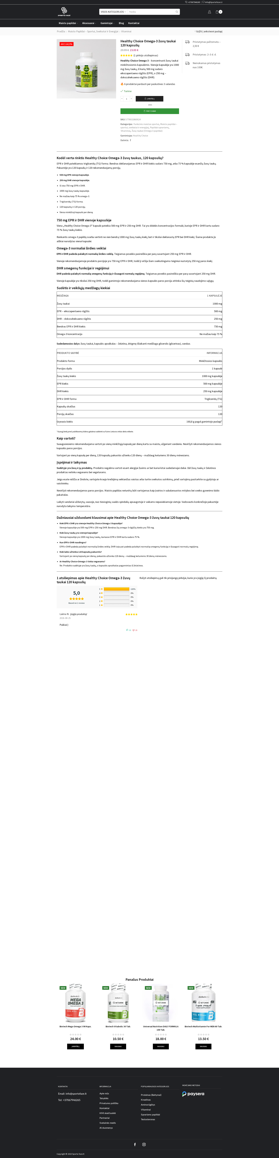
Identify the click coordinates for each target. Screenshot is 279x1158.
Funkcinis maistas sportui (146, 124)
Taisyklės (104, 1098)
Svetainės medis (108, 1123)
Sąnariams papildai (150, 1114)
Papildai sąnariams (159, 127)
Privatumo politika (109, 1103)
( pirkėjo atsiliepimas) (146, 55)
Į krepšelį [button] (75, 1046)
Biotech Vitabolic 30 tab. (118, 1026)
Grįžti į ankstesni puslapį (209, 31)
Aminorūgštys (148, 1105)
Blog (121, 23)
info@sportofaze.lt (76, 1094)
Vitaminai (126, 31)
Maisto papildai (67, 23)
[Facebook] (130, 140)
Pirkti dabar (151, 111)
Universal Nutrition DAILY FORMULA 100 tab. (160, 1028)
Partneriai (105, 1118)
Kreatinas (146, 1100)
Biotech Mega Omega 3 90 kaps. (75, 1026)
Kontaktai (133, 23)
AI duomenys (106, 1128)
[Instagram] (144, 1144)
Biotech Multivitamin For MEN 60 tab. (203, 1026)
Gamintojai (106, 23)
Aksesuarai (88, 23)
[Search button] (177, 12)
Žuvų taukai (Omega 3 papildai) (147, 130)
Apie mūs (104, 1093)
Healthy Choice (140, 135)
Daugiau (118, 1046)
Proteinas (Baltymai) (151, 1095)
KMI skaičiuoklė (108, 1113)
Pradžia (61, 31)
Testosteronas (148, 1119)
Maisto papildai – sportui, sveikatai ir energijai (93, 31)
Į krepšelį (150, 99)
